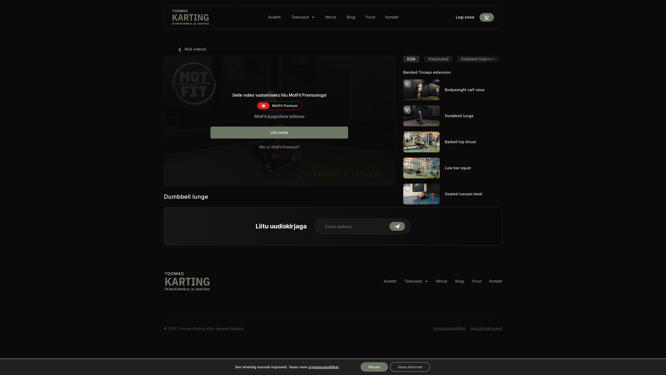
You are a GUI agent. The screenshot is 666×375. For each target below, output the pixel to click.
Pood (370, 17)
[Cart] (486, 17)
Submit (397, 226)
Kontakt (392, 17)
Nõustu (374, 367)
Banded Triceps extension (427, 72)
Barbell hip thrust (460, 142)
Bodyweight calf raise (465, 90)
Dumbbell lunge (459, 116)
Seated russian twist (463, 194)
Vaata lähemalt (410, 367)
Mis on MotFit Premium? (279, 147)
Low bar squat (458, 168)
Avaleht (274, 17)
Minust (330, 17)
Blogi (351, 17)
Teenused (300, 17)
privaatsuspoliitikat (323, 367)
